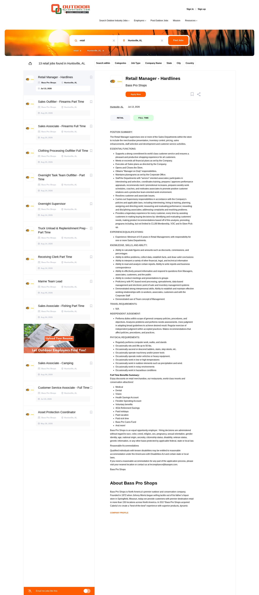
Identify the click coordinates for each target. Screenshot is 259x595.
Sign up (202, 9)
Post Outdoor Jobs (159, 20)
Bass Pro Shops (136, 85)
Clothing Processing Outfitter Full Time (63, 150)
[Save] (91, 77)
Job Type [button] (135, 63)
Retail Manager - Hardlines (55, 77)
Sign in (190, 9)
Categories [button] (120, 63)
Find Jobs (178, 40)
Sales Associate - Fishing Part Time (61, 306)
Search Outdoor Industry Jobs (113, 20)
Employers (139, 20)
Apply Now (136, 94)
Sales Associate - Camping (55, 363)
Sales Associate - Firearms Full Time (62, 126)
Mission (176, 20)
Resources (190, 20)
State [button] (169, 63)
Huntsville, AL (94, 50)
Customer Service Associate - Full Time (63, 387)
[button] (198, 95)
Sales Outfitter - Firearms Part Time (61, 101)
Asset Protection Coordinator (57, 412)
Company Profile (119, 513)
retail (76, 50)
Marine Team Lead (50, 281)
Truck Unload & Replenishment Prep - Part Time (62, 230)
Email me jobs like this (46, 591)
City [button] (179, 63)
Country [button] (190, 63)
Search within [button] (103, 63)
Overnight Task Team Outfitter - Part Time (61, 177)
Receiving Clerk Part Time (55, 257)
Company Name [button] (153, 63)
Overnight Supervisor (52, 203)
